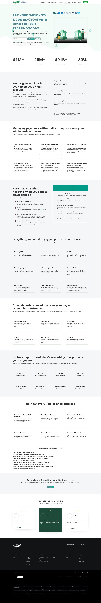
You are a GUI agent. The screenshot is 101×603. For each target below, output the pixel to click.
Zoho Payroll (81, 561)
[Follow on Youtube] (78, 573)
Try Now (50, 487)
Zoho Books (81, 560)
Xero (80, 557)
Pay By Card (68, 555)
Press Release (29, 558)
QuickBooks (81, 555)
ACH (41, 209)
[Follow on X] (76, 573)
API (66, 558)
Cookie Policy (85, 576)
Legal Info (28, 561)
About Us (28, 555)
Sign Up (85, 2)
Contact (74, 2)
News (14, 557)
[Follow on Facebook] (85, 573)
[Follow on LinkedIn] (80, 573)
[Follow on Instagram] (83, 573)
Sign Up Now (31, 38)
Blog (53, 555)
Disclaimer (60, 576)
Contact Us (83, 544)
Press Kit (27, 557)
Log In (79, 2)
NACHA (35, 101)
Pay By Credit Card (43, 560)
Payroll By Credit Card (43, 561)
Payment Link (42, 558)
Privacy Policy (29, 560)
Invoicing (67, 557)
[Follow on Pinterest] (87, 573)
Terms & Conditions (69, 576)
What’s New (60, 2)
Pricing (48, 2)
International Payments (43, 557)
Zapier (80, 558)
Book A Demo (67, 2)
